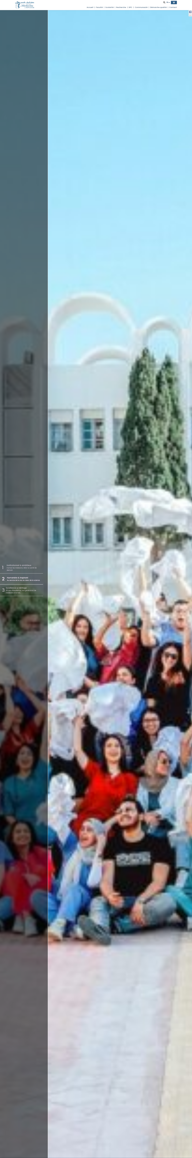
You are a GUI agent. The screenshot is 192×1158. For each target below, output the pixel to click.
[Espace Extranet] (174, 2)
